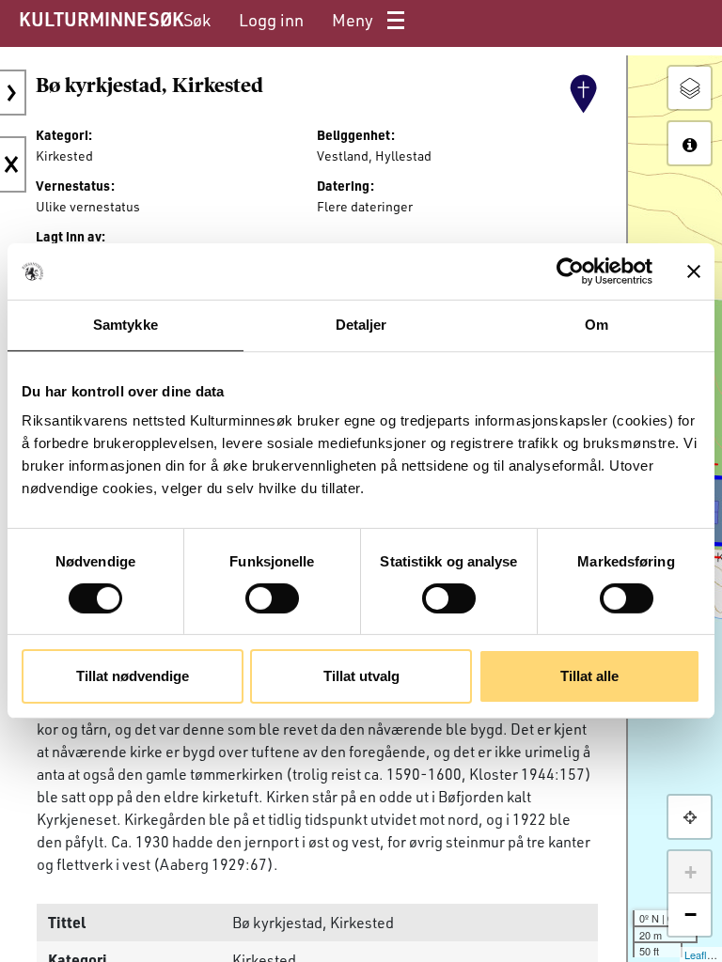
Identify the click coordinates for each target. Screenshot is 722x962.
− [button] (690, 914)
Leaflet (699, 954)
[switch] (272, 598)
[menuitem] (197, 20)
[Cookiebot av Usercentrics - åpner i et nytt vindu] (570, 271)
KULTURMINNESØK (101, 19)
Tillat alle (589, 676)
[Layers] (689, 88)
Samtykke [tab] (125, 325)
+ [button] (690, 872)
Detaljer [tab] (361, 325)
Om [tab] (596, 325)
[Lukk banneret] (693, 271)
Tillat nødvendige (132, 676)
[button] (689, 817)
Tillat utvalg (361, 676)
